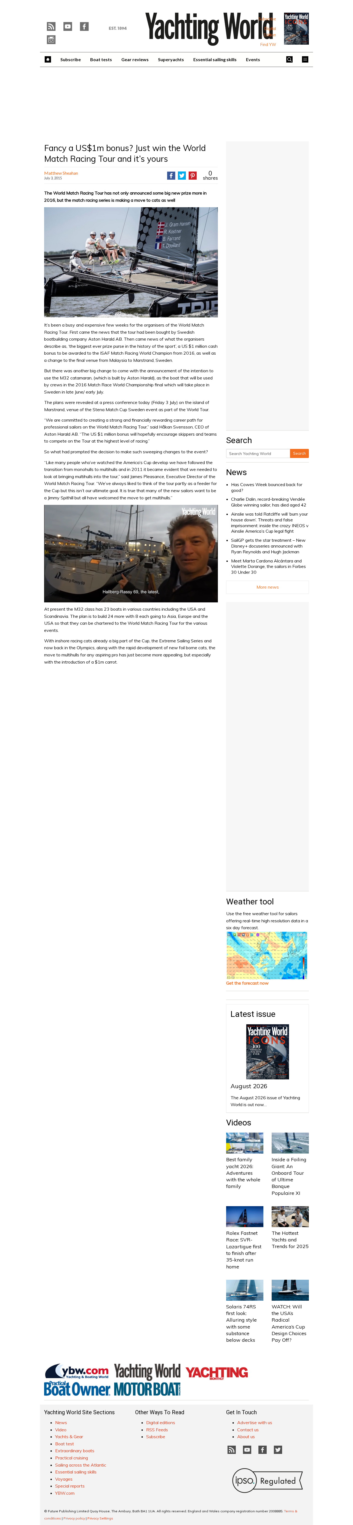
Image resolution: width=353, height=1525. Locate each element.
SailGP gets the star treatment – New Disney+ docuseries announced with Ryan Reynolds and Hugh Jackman (268, 545)
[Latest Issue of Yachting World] (296, 29)
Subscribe (267, 19)
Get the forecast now (247, 983)
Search (299, 453)
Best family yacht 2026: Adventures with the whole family (243, 1172)
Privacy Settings (100, 1518)
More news (267, 587)
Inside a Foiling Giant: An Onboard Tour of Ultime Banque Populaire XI (289, 1176)
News (236, 472)
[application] (131, 553)
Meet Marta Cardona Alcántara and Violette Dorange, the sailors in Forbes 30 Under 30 (268, 566)
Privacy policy (74, 1518)
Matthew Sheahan (61, 173)
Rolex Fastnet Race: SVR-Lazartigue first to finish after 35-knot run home (243, 1250)
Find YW (268, 44)
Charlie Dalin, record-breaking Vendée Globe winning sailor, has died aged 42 (268, 502)
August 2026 (249, 1086)
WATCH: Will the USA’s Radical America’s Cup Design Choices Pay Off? (289, 1323)
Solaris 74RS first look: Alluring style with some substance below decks (241, 1323)
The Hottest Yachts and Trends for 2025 (290, 1240)
